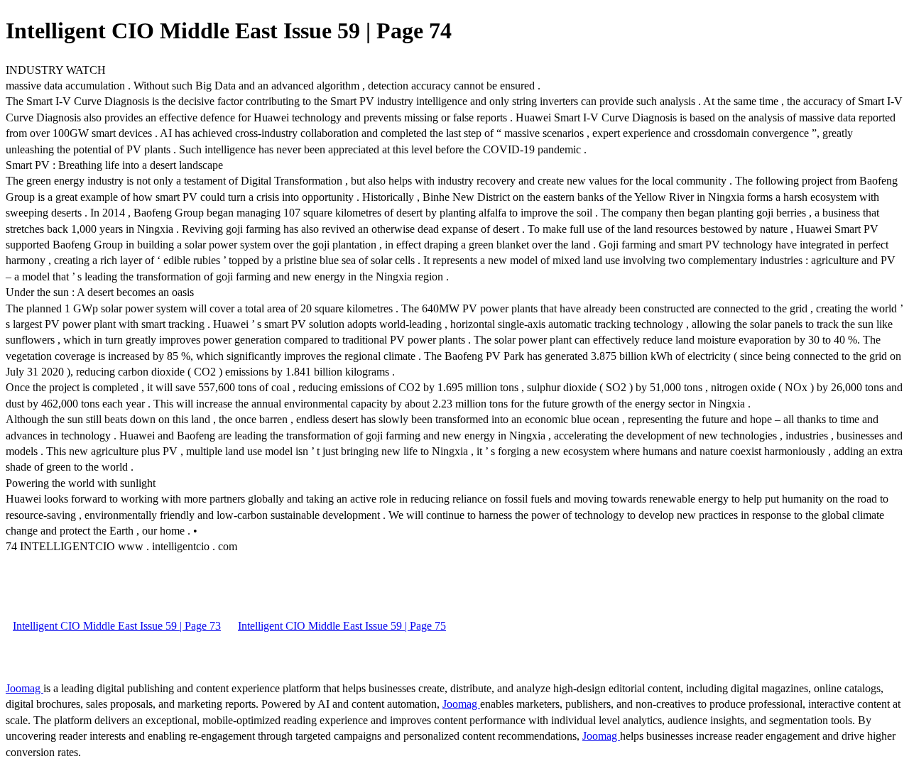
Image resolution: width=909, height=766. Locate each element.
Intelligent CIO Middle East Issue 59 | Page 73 (117, 626)
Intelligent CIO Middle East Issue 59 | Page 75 (342, 626)
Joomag (24, 688)
